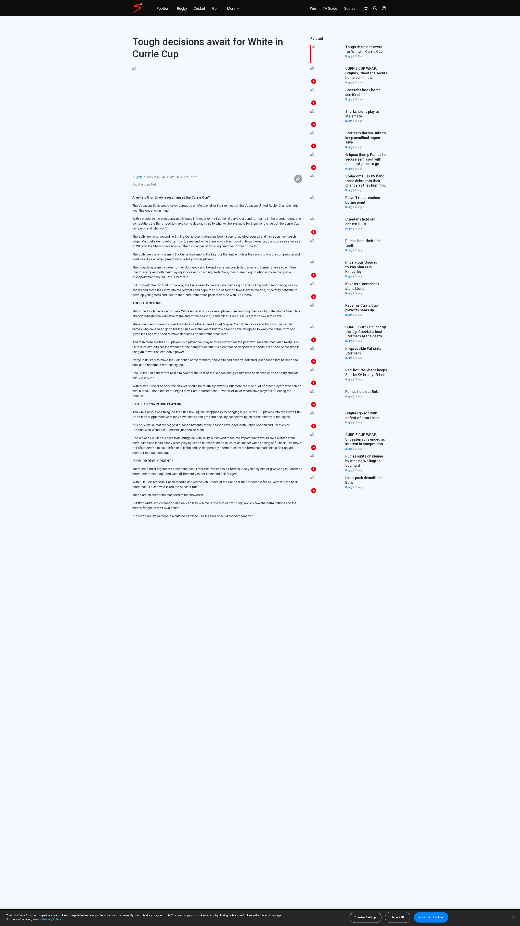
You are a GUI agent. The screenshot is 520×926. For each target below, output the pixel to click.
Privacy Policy (51, 919)
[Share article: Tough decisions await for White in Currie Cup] (298, 179)
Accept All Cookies (431, 917)
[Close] (513, 917)
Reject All (397, 917)
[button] (349, 75)
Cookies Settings (365, 917)
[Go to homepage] (137, 8)
